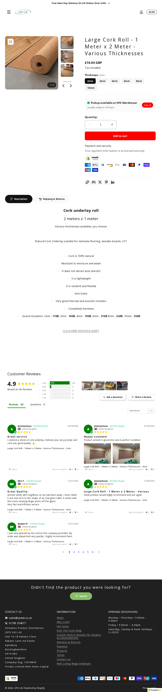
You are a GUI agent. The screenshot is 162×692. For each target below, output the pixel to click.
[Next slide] (71, 85)
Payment (62, 646)
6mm (127, 81)
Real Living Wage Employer (74, 663)
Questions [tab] (35, 404)
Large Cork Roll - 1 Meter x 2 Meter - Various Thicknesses (35, 448)
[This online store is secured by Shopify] (120, 158)
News (60, 617)
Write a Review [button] (143, 397)
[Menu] (9, 12)
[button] (11, 42)
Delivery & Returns (69, 642)
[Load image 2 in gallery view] (67, 56)
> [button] (99, 551)
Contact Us (64, 659)
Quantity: (91, 117)
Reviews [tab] (13, 404)
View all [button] (147, 105)
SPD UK (18, 687)
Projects (62, 650)
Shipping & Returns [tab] (54, 198)
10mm (90, 87)
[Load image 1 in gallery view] (67, 42)
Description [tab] (20, 198)
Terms (61, 654)
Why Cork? (63, 621)
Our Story (63, 626)
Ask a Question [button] (115, 397)
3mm (102, 81)
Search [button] (83, 596)
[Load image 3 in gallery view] (67, 70)
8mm (139, 81)
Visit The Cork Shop (69, 630)
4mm (115, 81)
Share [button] (14, 469)
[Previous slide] (63, 85)
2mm (90, 81)
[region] (81, 3)
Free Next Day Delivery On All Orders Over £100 (79, 3)
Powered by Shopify (34, 687)
